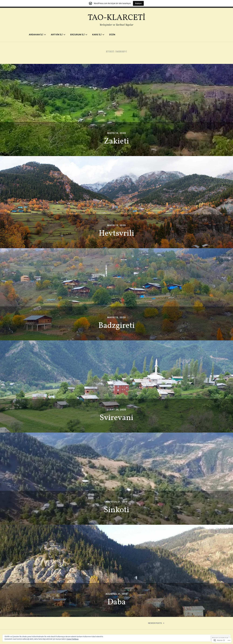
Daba (116, 602)
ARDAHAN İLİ (36, 34)
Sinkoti (116, 510)
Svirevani (116, 418)
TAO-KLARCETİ (116, 17)
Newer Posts (155, 623)
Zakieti (116, 141)
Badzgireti (116, 325)
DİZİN (112, 34)
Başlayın (138, 3)
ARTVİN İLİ (57, 34)
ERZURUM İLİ (77, 34)
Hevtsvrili (116, 233)
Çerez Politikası (72, 639)
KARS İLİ (97, 34)
